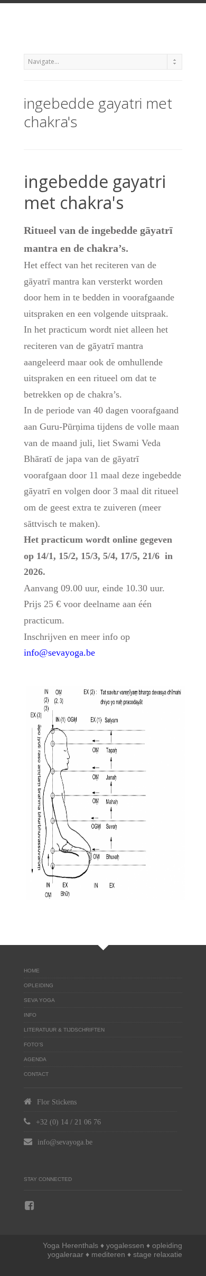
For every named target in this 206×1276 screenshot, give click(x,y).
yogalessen (125, 1245)
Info (30, 1015)
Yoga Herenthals (70, 1245)
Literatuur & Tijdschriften (64, 1030)
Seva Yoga (39, 1000)
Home (32, 970)
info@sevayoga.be (59, 652)
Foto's (33, 1044)
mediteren (108, 1254)
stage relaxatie (157, 1254)
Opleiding (38, 985)
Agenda (35, 1059)
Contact (36, 1074)
